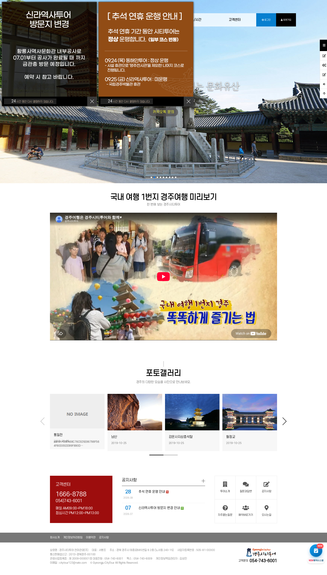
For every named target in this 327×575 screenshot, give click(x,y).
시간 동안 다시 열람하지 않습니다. (32, 101)
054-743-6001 (263, 561)
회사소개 (55, 537)
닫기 (92, 101)
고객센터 (235, 20)
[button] (151, 177)
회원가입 (287, 20)
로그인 (267, 20)
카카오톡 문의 (163, 112)
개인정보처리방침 (73, 537)
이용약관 (91, 537)
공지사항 (104, 537)
